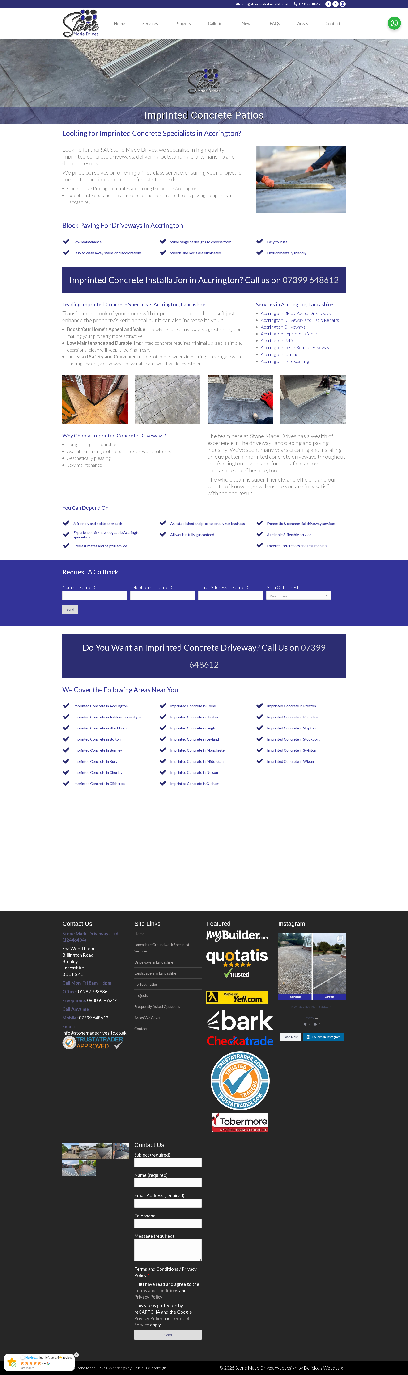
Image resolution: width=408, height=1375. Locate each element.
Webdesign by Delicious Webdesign (310, 1368)
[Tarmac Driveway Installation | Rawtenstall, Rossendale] (104, 1151)
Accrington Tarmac (279, 354)
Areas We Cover (147, 1017)
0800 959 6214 (102, 1000)
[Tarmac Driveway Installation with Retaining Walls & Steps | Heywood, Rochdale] (121, 1151)
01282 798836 (92, 991)
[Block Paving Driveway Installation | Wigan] (87, 1168)
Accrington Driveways (283, 327)
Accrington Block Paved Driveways (296, 313)
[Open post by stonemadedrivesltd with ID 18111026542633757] (312, 966)
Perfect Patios (146, 984)
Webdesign (118, 1368)
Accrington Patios (279, 340)
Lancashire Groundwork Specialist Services (161, 947)
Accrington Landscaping (285, 361)
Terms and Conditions (156, 1290)
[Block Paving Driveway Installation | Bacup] (70, 1168)
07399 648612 (310, 4)
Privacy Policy (148, 1297)
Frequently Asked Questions (157, 1006)
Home (139, 933)
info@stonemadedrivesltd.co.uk (265, 4)
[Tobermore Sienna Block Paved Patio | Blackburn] (87, 1151)
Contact (141, 1028)
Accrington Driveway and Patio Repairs (300, 320)
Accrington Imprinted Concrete (292, 333)
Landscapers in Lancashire (155, 973)
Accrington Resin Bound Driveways (296, 347)
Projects (141, 995)
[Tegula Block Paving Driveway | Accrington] (70, 1151)
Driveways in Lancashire (153, 962)
